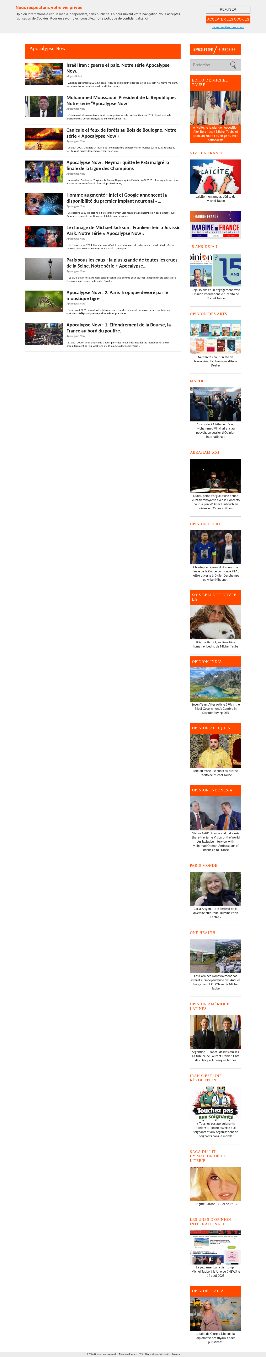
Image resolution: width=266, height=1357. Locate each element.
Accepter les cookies (228, 19)
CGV (141, 1354)
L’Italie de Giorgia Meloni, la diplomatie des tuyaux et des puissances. (215, 1338)
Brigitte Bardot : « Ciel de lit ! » (216, 1204)
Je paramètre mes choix (228, 27)
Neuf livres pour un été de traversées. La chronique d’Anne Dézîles (215, 361)
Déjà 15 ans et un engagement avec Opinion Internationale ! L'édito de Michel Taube (215, 294)
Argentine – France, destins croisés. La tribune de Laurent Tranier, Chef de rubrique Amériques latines (216, 1056)
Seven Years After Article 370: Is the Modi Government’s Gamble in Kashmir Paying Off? (216, 709)
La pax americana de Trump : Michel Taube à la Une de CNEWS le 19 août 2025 (215, 1272)
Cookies (176, 1354)
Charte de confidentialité (157, 1354)
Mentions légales (128, 1354)
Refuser (228, 9)
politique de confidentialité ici (126, 18)
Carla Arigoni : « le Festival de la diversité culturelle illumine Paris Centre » (215, 913)
